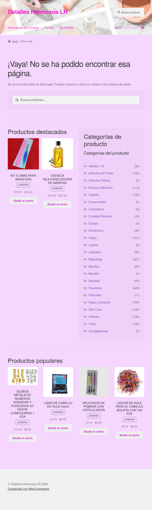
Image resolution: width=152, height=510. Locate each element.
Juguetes (95, 252)
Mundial (94, 273)
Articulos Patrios (99, 180)
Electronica (96, 230)
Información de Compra (23, 27)
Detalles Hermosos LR (37, 11)
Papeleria (95, 288)
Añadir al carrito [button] (23, 200)
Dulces (93, 223)
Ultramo (94, 316)
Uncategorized (98, 331)
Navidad (94, 281)
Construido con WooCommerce (28, 489)
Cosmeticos (96, 209)
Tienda (49, 27)
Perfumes (95, 295)
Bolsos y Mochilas (101, 187)
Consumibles (97, 202)
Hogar (93, 238)
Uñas (92, 324)
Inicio (15, 41)
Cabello (94, 194)
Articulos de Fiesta (101, 173)
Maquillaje (95, 259)
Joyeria (93, 245)
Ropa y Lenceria (99, 302)
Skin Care (95, 309)
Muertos (94, 266)
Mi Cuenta (66, 27)
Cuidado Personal (101, 216)
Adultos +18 (96, 166)
